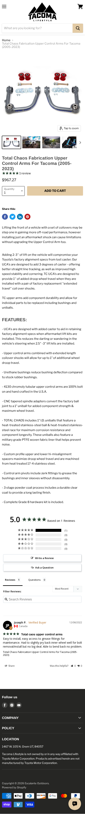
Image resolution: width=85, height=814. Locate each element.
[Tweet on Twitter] (12, 217)
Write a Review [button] (44, 558)
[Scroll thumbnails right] (79, 142)
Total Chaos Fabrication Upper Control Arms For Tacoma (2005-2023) (40, 653)
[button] (73, 665)
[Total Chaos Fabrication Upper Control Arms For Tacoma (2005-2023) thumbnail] (11, 142)
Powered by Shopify (14, 787)
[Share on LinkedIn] (20, 217)
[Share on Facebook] (5, 217)
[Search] (78, 28)
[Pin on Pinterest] (27, 217)
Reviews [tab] (10, 580)
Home (6, 40)
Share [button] (11, 665)
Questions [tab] (34, 580)
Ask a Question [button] (44, 567)
